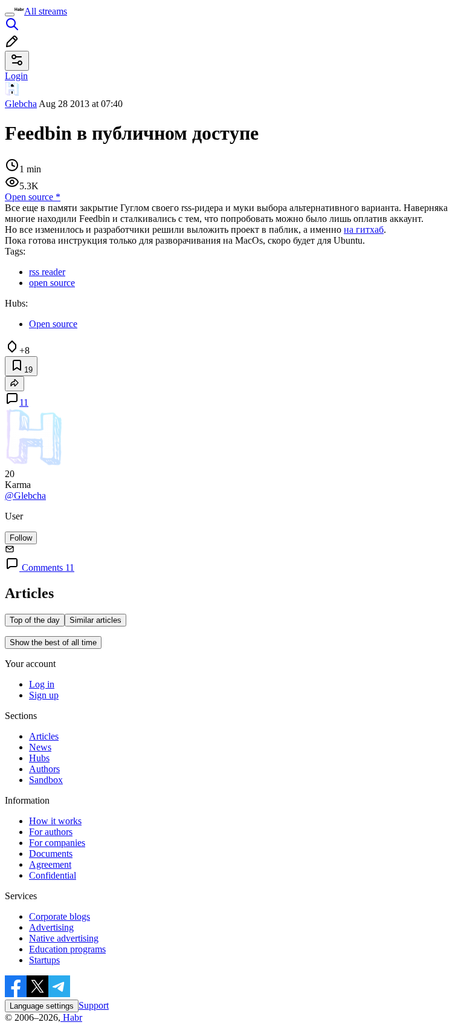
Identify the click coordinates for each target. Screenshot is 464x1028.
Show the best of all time (53, 642)
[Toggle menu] (9, 14)
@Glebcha (25, 495)
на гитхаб (364, 229)
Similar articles (95, 620)
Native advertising (63, 938)
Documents (50, 853)
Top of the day (35, 620)
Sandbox (46, 780)
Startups (44, 960)
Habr (71, 1017)
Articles (44, 736)
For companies (57, 843)
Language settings (42, 1005)
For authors (50, 832)
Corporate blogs (59, 916)
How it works (55, 821)
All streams (45, 11)
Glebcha (21, 104)
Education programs (67, 949)
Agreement (50, 864)
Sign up (44, 695)
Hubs (39, 758)
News (40, 747)
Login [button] (16, 76)
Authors (44, 769)
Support (94, 1005)
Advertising (51, 927)
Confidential (52, 875)
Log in (41, 684)
